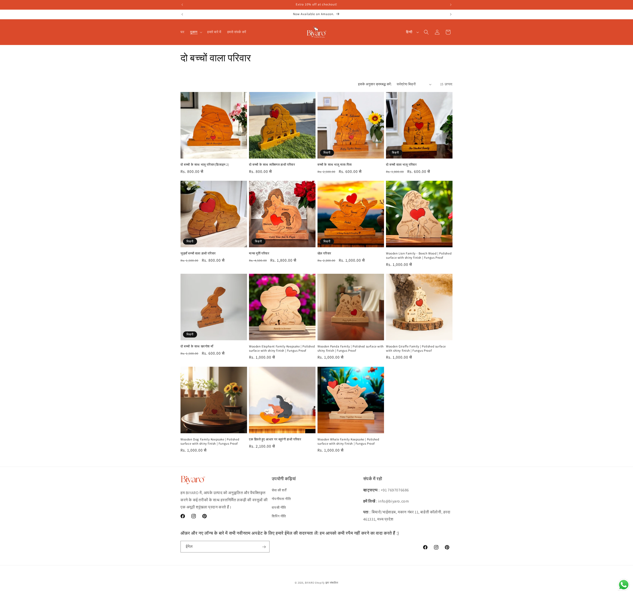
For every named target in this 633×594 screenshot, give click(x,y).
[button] (195, 32)
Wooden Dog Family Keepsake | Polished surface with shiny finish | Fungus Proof (210, 441)
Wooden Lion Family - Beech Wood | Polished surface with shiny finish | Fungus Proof (419, 255)
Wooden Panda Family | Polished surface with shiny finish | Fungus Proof (350, 348)
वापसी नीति (279, 507)
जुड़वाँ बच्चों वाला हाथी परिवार (198, 253)
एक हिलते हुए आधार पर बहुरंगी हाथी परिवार (275, 439)
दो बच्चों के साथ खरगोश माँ (197, 346)
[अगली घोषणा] (450, 4)
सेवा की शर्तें (279, 490)
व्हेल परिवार (324, 253)
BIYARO (309, 582)
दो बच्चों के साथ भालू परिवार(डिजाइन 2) (205, 165)
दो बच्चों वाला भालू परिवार (401, 165)
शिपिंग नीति (279, 516)
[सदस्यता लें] (263, 547)
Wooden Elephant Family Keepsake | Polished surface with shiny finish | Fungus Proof (282, 348)
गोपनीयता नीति (281, 498)
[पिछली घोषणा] (182, 4)
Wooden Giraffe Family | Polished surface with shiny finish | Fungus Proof (416, 348)
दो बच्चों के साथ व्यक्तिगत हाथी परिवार (272, 165)
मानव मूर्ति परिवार (259, 253)
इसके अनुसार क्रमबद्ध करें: (375, 84)
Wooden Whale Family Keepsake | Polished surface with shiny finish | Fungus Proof (348, 441)
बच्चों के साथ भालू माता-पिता (334, 165)
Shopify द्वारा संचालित (326, 582)
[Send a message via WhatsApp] (624, 585)
